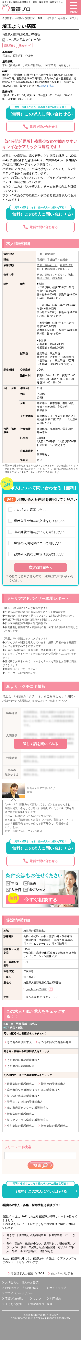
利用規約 (55, 1298)
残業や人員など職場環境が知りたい (39, 554)
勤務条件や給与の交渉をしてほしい (39, 521)
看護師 (41, 259)
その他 (61, 18)
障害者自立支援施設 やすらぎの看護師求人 (33, 1089)
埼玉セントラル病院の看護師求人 (27, 1119)
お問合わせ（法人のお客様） (23, 1287)
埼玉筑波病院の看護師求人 (23, 1095)
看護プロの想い (14, 1298)
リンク (37, 1298)
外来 (70, 274)
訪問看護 (57, 278)
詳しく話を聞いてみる (40, 744)
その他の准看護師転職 (20, 1066)
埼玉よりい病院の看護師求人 (25, 1101)
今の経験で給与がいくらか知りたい (39, 532)
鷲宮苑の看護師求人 (53, 1083)
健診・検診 (43, 278)
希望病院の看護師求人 (20, 1113)
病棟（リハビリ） (55, 274)
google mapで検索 (36, 989)
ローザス (46, 1304)
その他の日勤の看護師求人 (23, 1059)
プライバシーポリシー (19, 1293)
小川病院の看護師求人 (20, 1125)
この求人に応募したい (30, 509)
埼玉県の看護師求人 (34, 930)
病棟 (39, 274)
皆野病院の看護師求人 (20, 1083)
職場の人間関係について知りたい (37, 543)
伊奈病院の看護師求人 (54, 1125)
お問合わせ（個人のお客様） (23, 1282)
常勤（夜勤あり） (47, 265)
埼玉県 (50, 18)
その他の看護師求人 (19, 1042)
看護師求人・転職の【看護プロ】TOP (22, 18)
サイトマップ (58, 1287)
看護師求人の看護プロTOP (27, 1273)
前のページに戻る (62, 1273)
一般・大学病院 (46, 253)
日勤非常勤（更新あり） (56, 269)
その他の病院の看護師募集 (54, 1042)
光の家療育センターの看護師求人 (27, 1107)
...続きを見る (46, 85)
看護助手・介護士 (57, 259)
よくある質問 (13, 1304)
